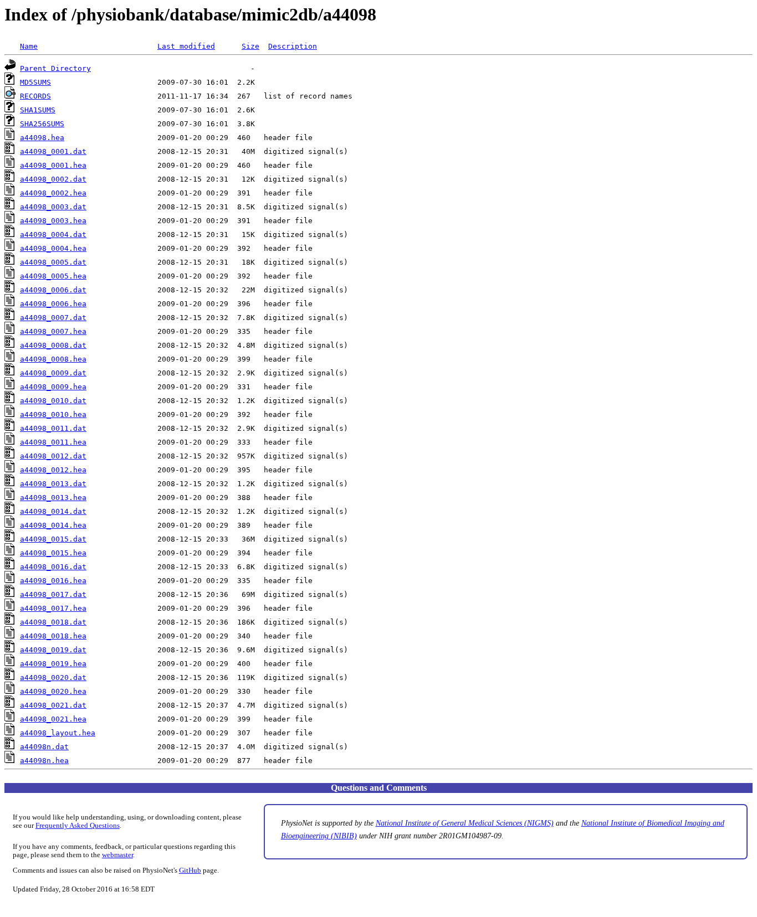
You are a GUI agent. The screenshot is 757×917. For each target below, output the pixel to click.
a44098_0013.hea (53, 497)
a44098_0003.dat (53, 207)
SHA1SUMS (37, 110)
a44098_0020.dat (53, 677)
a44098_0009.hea (53, 387)
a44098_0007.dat (53, 317)
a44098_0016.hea (53, 580)
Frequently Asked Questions (77, 826)
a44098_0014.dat (53, 511)
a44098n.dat (44, 747)
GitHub (190, 870)
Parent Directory (55, 68)
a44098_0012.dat (53, 456)
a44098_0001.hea (53, 165)
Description (292, 46)
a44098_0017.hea (53, 608)
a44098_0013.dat (53, 484)
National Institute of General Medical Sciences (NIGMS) (465, 822)
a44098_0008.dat (53, 345)
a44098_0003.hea (53, 221)
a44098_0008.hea (53, 359)
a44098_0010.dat (53, 400)
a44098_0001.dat (53, 151)
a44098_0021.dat (53, 705)
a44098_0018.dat (53, 622)
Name (29, 46)
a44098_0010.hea (53, 414)
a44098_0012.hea (53, 470)
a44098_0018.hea (53, 636)
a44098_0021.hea (53, 719)
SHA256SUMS (42, 124)
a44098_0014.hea (53, 525)
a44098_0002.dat (53, 179)
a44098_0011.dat (53, 428)
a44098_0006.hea (53, 304)
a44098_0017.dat (53, 594)
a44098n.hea (44, 760)
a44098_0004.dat (53, 234)
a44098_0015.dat (53, 539)
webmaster (117, 855)
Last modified (186, 46)
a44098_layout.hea (57, 733)
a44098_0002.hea (53, 193)
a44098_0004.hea (53, 248)
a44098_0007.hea (53, 331)
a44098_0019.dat (53, 650)
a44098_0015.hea (53, 553)
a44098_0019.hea (53, 664)
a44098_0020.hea (53, 691)
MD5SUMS (35, 82)
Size (250, 46)
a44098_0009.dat (53, 373)
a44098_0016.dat (53, 567)
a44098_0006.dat (53, 290)
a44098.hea (42, 137)
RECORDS (35, 96)
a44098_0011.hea (53, 442)
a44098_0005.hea (53, 276)
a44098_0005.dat (53, 262)
